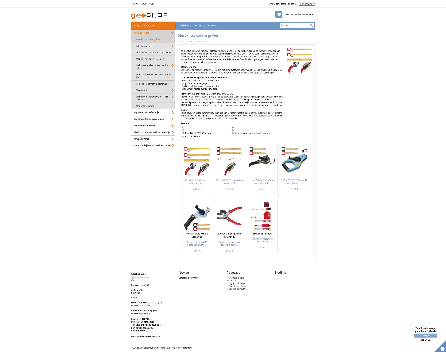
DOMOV (184, 25)
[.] (311, 25)
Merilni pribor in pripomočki (149, 119)
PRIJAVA (134, 3)
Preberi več (425, 339)
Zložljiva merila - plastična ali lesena (153, 52)
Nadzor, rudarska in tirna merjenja (152, 132)
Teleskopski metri (144, 46)
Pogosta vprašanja (237, 286)
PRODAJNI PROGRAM (145, 25)
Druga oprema (141, 138)
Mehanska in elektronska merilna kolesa (152, 66)
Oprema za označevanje (146, 112)
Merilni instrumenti (144, 125)
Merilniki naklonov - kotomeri (150, 58)
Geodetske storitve (237, 288)
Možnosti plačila (236, 277)
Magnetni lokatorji (145, 105)
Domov (180, 41)
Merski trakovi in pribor (148, 39)
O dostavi (232, 280)
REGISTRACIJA (147, 3)
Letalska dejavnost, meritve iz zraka (152, 145)
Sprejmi (425, 335)
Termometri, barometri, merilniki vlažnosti (152, 98)
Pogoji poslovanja (236, 283)
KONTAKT (213, 25)
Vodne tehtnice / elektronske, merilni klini (153, 76)
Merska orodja (141, 32)
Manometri (141, 90)
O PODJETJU (199, 25)
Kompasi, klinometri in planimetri (152, 83)
